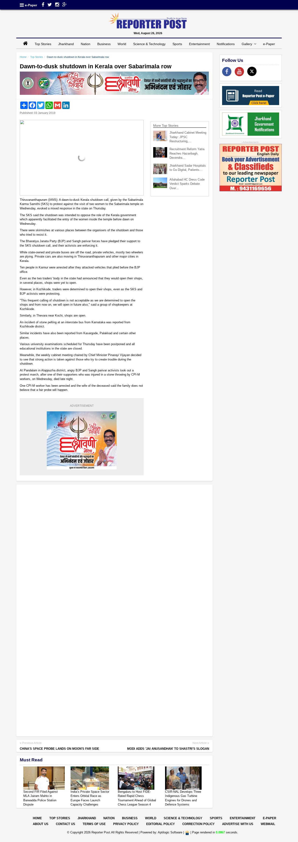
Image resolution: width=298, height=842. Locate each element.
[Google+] (64, 5)
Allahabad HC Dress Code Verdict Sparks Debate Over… (187, 184)
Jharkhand (66, 44)
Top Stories (43, 44)
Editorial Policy (160, 824)
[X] (252, 71)
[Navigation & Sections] (22, 5)
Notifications (226, 44)
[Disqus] (114, 548)
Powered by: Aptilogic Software (161, 832)
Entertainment (199, 44)
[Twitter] (49, 5)
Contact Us (65, 824)
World (122, 44)
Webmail (268, 824)
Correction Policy (198, 824)
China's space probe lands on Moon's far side (59, 748)
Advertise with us (237, 824)
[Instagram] (57, 5)
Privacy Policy (126, 824)
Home (23, 57)
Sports (177, 44)
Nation (85, 44)
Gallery (248, 44)
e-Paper (31, 5)
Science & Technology (149, 44)
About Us (40, 824)
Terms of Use (94, 824)
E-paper (269, 818)
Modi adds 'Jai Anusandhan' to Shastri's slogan (168, 748)
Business (104, 44)
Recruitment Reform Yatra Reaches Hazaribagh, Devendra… (186, 153)
